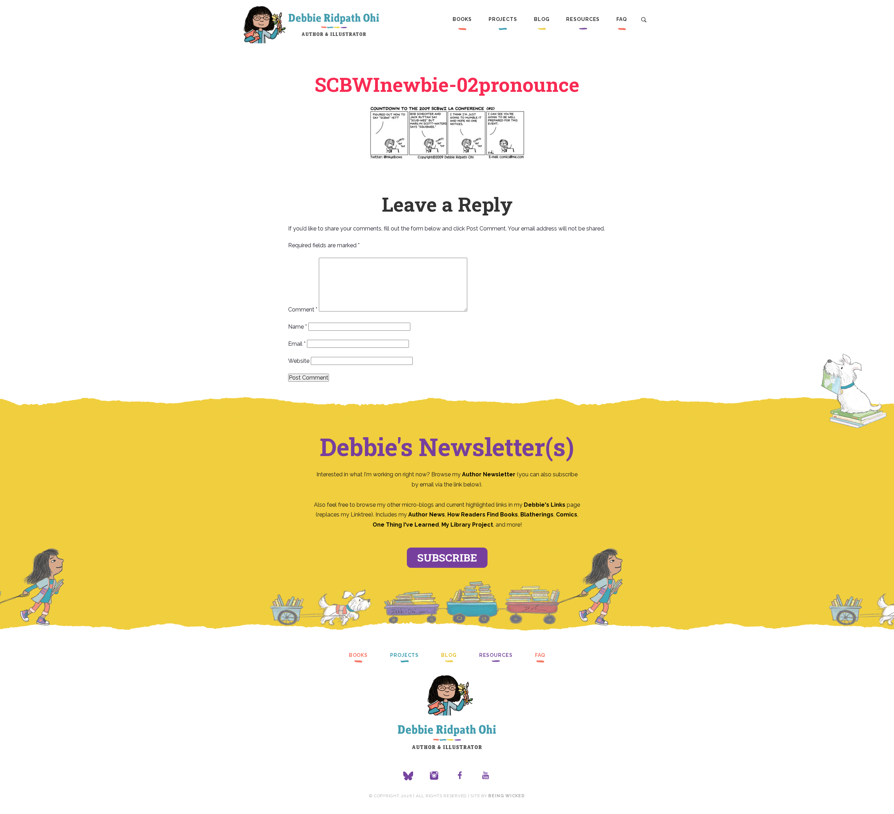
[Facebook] (460, 775)
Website (298, 361)
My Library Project (467, 524)
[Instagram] (434, 775)
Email (297, 343)
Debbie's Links (544, 504)
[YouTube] (486, 775)
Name (297, 326)
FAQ (621, 19)
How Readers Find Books (482, 514)
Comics (566, 514)
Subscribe (447, 557)
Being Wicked (506, 795)
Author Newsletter (489, 474)
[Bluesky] (408, 775)
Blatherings (537, 514)
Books (462, 19)
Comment (302, 309)
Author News (426, 514)
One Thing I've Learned (406, 524)
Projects (503, 19)
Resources (583, 19)
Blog (542, 19)
